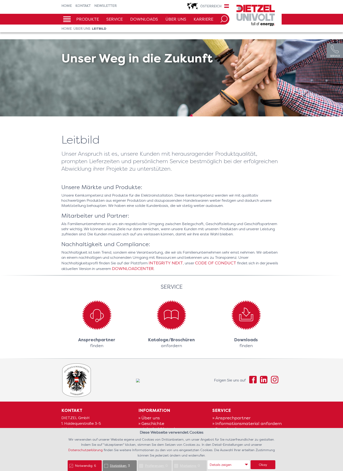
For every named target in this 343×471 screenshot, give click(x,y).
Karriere (203, 19)
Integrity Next (166, 262)
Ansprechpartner (233, 417)
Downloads (144, 19)
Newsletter (105, 5)
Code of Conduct (215, 262)
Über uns (175, 19)
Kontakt (83, 5)
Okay (263, 465)
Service (114, 19)
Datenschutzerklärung (86, 450)
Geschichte (152, 423)
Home (66, 5)
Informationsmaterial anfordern (248, 423)
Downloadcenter (133, 268)
